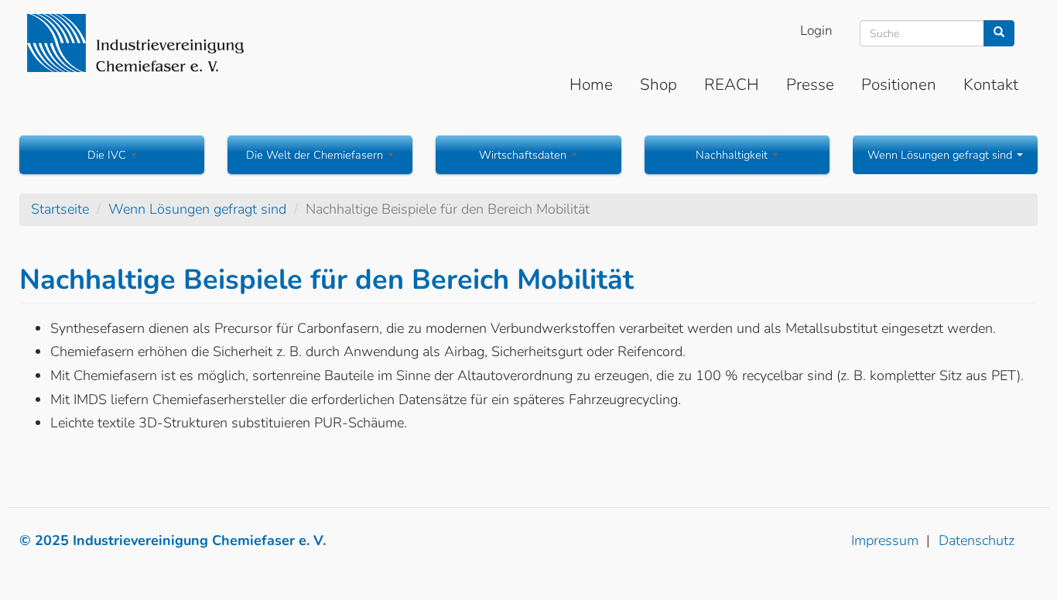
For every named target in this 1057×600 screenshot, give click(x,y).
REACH (731, 84)
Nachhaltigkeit (733, 155)
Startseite (60, 209)
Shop (658, 84)
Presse (810, 84)
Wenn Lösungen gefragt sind (941, 155)
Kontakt (990, 84)
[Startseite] (135, 43)
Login (816, 30)
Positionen (898, 84)
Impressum (884, 540)
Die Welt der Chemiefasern (316, 155)
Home (591, 84)
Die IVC (108, 155)
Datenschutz (976, 540)
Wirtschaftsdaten (524, 155)
